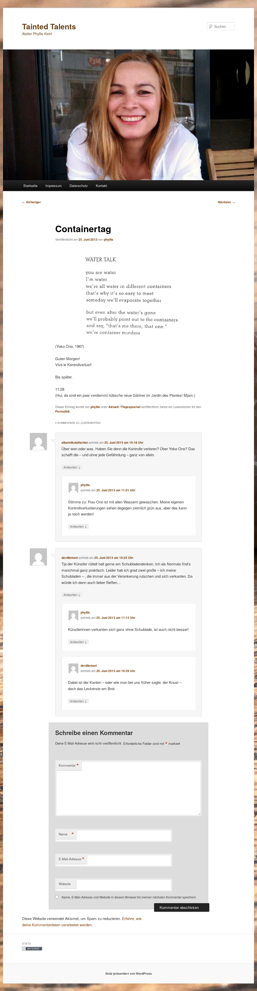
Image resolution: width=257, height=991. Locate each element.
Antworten (71, 467)
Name (66, 834)
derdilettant (69, 557)
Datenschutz (79, 185)
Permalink (62, 411)
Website (65, 883)
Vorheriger (31, 202)
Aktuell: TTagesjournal (124, 407)
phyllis (108, 239)
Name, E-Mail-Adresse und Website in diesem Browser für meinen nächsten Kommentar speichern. (129, 897)
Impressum (53, 185)
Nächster (226, 202)
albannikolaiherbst (74, 442)
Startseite (30, 185)
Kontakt (101, 185)
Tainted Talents (49, 26)
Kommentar (69, 765)
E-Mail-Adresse (71, 859)
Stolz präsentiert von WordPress (128, 973)
